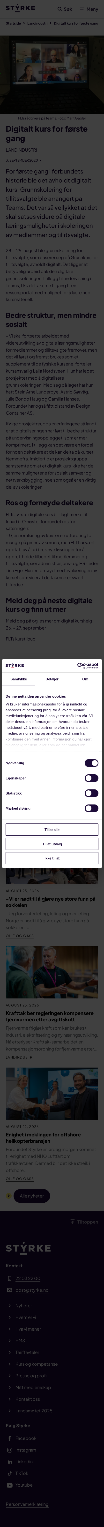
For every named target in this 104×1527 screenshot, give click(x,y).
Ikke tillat (52, 858)
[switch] (91, 778)
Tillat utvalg (52, 844)
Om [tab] (85, 679)
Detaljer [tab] (52, 679)
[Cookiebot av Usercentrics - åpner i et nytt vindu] (77, 665)
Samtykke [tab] (18, 679)
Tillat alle (52, 830)
